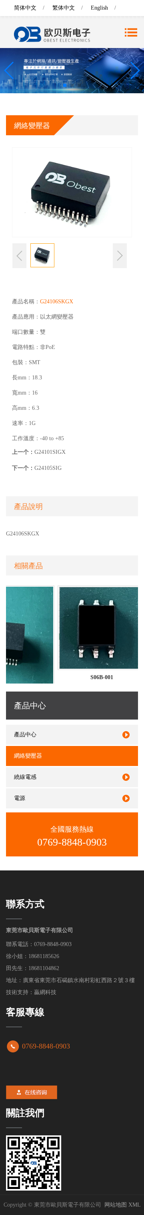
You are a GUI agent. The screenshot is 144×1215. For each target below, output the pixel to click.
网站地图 (115, 1205)
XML (134, 1205)
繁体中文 (63, 8)
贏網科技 (45, 992)
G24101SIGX (50, 452)
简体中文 (25, 8)
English (99, 8)
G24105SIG (48, 468)
